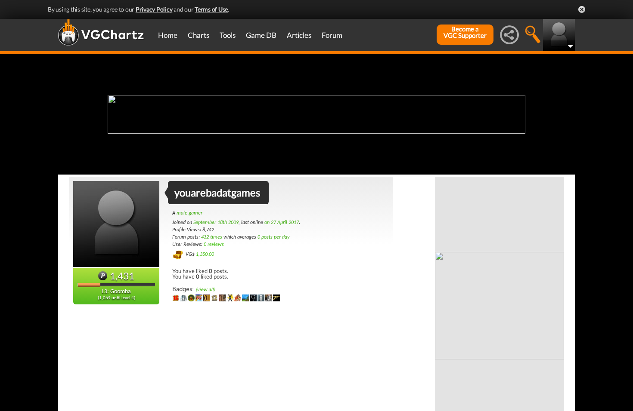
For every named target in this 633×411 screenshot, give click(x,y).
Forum (332, 35)
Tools (228, 35)
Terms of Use (211, 9)
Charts (198, 35)
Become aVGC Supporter (465, 32)
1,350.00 (205, 254)
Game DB (261, 35)
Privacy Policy (154, 9)
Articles (299, 35)
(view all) (205, 289)
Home (167, 35)
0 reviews (214, 244)
